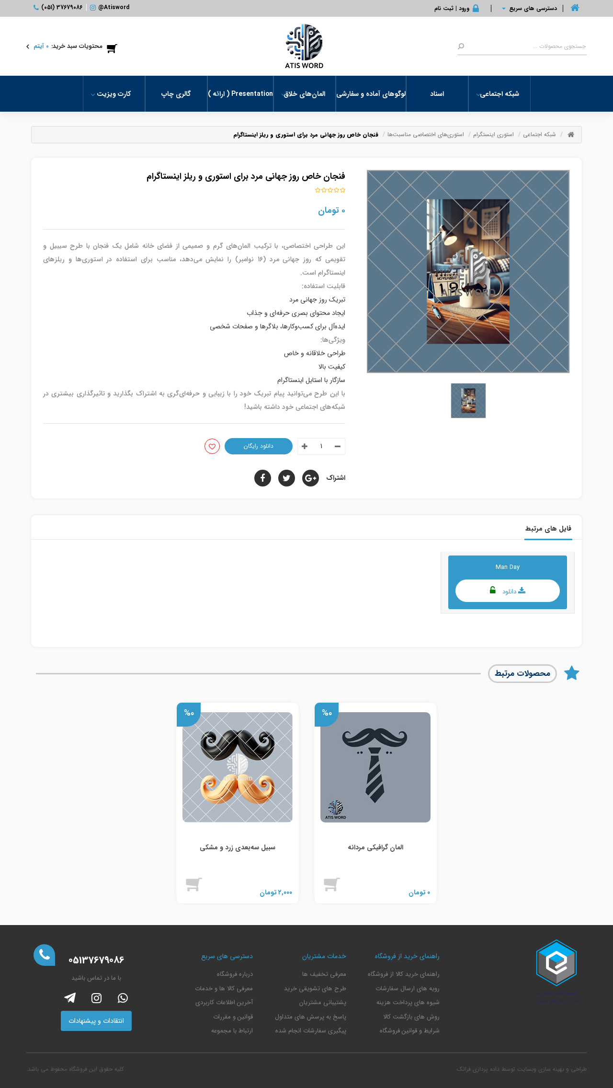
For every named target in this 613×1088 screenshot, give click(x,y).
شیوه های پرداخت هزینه (408, 1002)
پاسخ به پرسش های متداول (310, 1017)
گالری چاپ (176, 94)
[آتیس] (304, 46)
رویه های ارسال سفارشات (407, 989)
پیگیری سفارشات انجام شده (310, 1031)
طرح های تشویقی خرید (315, 989)
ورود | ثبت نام (451, 8)
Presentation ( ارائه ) (240, 94)
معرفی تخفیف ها (324, 974)
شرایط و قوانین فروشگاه (410, 1031)
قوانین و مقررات (233, 1017)
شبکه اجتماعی (499, 94)
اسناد (437, 94)
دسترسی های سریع (533, 8)
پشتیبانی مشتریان (322, 1002)
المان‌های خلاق (304, 94)
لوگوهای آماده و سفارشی (371, 94)
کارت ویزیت (114, 94)
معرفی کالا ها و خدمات (224, 989)
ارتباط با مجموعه (232, 1031)
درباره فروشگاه (235, 974)
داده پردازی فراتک (478, 1069)
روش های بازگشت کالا (411, 1017)
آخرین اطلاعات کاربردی (224, 1002)
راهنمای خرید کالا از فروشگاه (404, 974)
